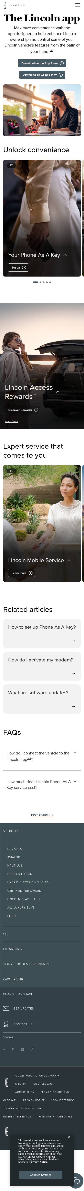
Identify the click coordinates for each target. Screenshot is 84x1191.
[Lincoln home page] (7, 1084)
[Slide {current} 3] (43, 282)
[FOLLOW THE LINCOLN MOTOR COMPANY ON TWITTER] (13, 1049)
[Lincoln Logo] (14, 5)
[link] (37, 1076)
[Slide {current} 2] (40, 282)
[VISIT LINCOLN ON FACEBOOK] (4, 1049)
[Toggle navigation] (77, 5)
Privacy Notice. (38, 1162)
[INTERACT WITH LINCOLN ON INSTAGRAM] (32, 1049)
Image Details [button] (11, 421)
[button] (35, 282)
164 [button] (51, 50)
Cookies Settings (41, 1174)
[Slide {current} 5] (50, 282)
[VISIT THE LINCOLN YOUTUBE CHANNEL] (22, 1049)
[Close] (68, 1140)
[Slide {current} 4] (47, 282)
